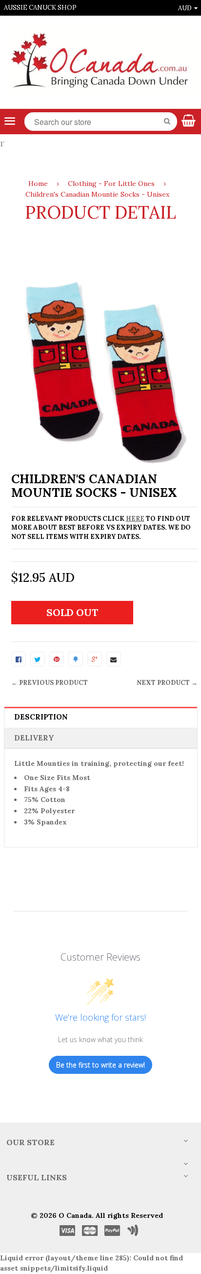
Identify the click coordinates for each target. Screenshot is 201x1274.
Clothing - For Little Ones (111, 183)
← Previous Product (49, 682)
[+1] (94, 659)
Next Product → (167, 682)
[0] (18, 659)
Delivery (34, 737)
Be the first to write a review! (100, 1064)
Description (41, 716)
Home (38, 183)
